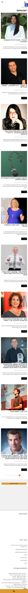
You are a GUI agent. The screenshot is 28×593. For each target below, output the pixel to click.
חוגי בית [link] (25, 546)
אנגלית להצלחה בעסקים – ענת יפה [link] (19, 578)
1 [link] (19, 475)
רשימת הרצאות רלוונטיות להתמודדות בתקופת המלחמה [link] (14, 179)
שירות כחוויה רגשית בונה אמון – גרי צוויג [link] (18, 575)
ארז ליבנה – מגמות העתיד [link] (18, 412)
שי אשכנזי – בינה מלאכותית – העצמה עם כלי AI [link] (14, 86)
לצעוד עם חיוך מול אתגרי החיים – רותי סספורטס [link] (16, 587)
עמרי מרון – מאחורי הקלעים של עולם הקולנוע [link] (17, 573)
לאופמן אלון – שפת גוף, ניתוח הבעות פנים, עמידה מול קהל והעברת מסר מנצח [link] (14, 273)
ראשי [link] (26, 7)
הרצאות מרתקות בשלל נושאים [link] (21, 552)
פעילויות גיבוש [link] (24, 545)
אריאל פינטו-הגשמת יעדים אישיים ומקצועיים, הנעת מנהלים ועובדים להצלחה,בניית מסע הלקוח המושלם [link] (15, 366)
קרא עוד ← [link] (24, 52)
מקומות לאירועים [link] (23, 560)
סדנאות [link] (25, 549)
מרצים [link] (25, 563)
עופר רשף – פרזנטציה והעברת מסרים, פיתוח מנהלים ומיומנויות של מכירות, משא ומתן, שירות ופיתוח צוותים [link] (14, 457)
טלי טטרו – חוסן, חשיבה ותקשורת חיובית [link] (15, 226)
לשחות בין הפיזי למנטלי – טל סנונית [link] (19, 576)
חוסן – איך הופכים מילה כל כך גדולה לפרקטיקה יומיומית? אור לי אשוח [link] (15, 320)
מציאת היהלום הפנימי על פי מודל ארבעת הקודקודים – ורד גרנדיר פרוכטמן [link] (15, 132)
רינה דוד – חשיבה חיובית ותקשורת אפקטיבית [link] (15, 41)
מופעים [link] (25, 555)
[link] (26, 5)
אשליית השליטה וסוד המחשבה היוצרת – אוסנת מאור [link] (15, 586)
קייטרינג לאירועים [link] (23, 557)
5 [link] (10, 475)
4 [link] (12, 475)
